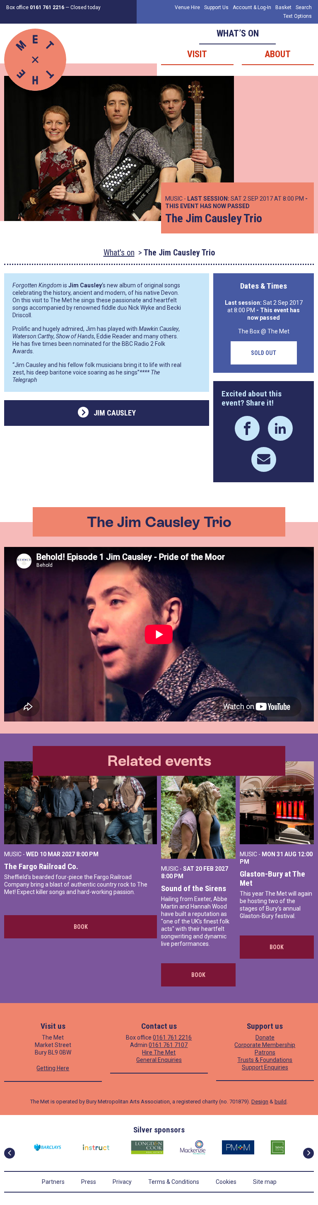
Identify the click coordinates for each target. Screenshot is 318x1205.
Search (304, 7)
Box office (35, 7)
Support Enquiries (265, 1067)
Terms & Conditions (173, 1181)
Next (308, 1153)
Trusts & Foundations (264, 1060)
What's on (119, 253)
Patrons (265, 1052)
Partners (53, 1181)
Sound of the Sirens (193, 888)
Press (88, 1181)
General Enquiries (159, 1060)
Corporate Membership (264, 1045)
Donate (265, 1037)
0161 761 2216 (172, 1037)
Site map (265, 1181)
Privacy (122, 1181)
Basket (283, 7)
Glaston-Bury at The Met (272, 878)
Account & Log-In (252, 7)
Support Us (216, 7)
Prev (9, 1153)
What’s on (238, 33)
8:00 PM (87, 854)
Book (81, 926)
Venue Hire (187, 7)
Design (259, 1101)
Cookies (226, 1181)
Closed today (85, 7)
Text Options (297, 16)
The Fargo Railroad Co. (41, 866)
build (281, 1101)
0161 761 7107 (168, 1045)
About (278, 54)
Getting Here (52, 1068)
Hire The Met (159, 1052)
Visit (197, 54)
